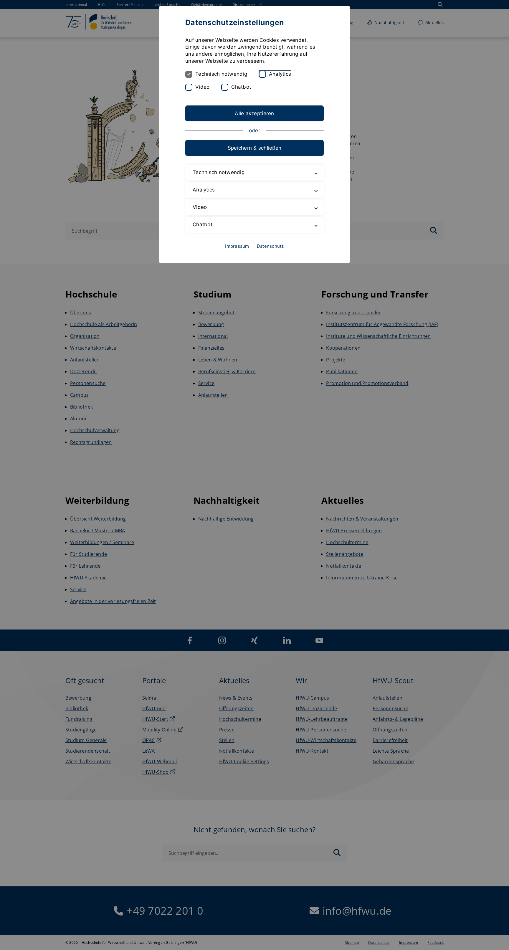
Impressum (237, 246)
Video (202, 87)
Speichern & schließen (254, 148)
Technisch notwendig (221, 74)
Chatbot (241, 87)
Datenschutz (270, 246)
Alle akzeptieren (254, 113)
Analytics (280, 74)
